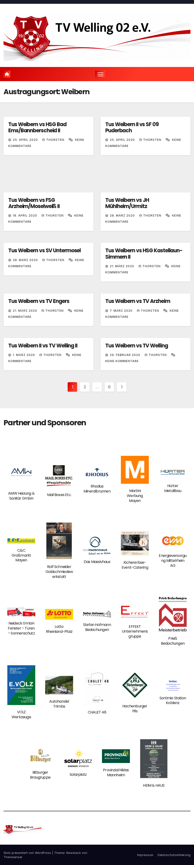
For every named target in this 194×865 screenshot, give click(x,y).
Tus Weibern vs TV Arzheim (137, 301)
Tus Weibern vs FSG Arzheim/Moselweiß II (34, 203)
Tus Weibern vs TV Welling (136, 345)
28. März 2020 (123, 215)
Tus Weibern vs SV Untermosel (44, 250)
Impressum (145, 855)
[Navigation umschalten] (100, 74)
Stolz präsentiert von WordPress (28, 853)
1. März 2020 (24, 355)
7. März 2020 (121, 310)
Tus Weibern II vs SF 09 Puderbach (132, 127)
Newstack (73, 853)
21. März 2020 (122, 266)
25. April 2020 (26, 140)
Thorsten (55, 140)
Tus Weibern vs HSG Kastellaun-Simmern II (143, 253)
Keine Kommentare (122, 361)
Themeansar (13, 857)
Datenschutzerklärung (174, 855)
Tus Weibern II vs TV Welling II (42, 345)
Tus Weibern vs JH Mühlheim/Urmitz (127, 203)
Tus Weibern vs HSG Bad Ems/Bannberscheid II (37, 127)
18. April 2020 (25, 215)
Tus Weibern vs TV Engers (38, 301)
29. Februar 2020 (125, 355)
